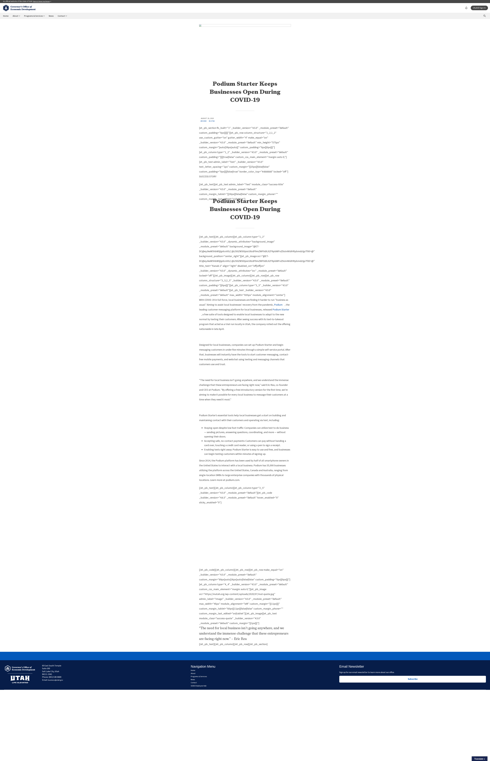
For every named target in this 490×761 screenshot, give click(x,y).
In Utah (212, 121)
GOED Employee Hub (198, 686)
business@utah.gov (55, 680)
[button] (479, 758)
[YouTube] (257, 656)
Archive (203, 121)
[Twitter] (245, 656)
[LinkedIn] (251, 656)
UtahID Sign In (479, 8)
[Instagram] (239, 656)
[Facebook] (233, 656)
